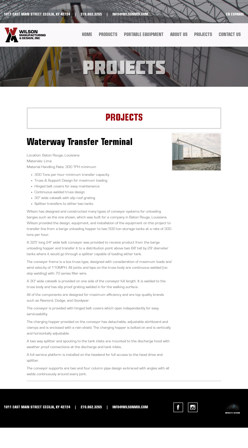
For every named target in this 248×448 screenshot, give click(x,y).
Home (87, 35)
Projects (203, 35)
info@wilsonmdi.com (130, 14)
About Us (179, 35)
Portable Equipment (144, 35)
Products (108, 35)
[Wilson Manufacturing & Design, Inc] (27, 35)
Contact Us (230, 35)
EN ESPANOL (235, 14)
